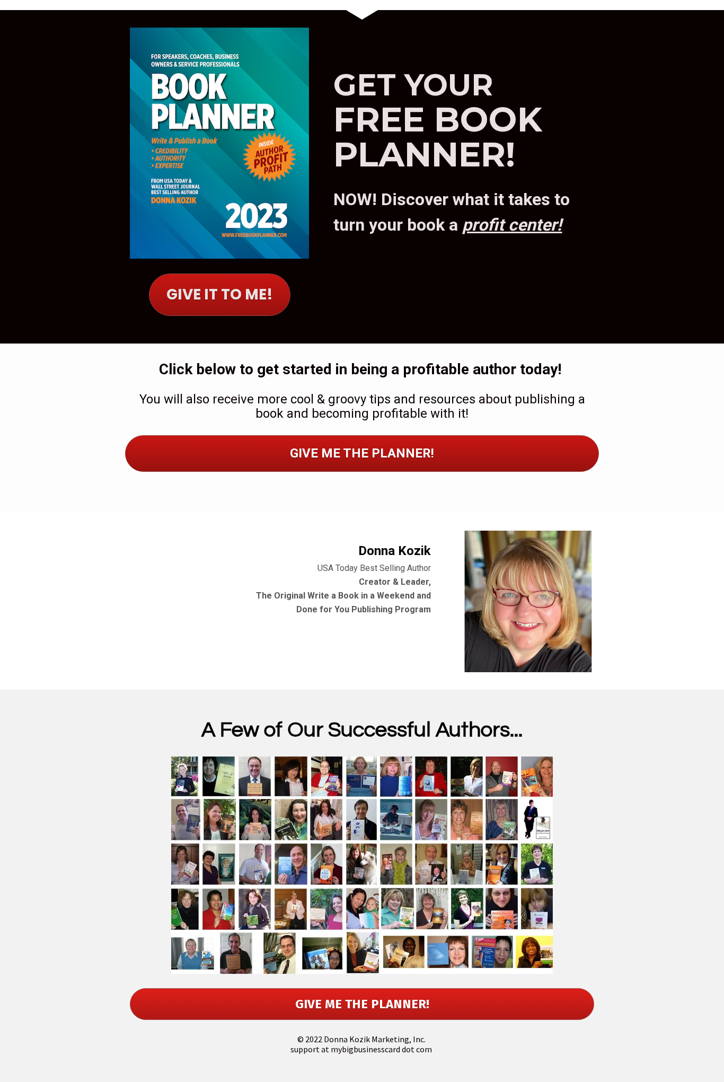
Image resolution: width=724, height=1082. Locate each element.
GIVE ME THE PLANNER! (362, 453)
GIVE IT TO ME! (219, 294)
